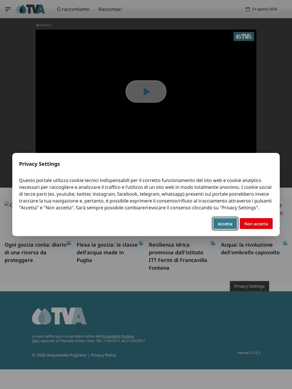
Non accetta (256, 223)
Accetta (225, 223)
